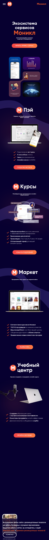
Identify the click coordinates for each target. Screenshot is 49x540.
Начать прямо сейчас (24, 45)
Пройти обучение (24, 435)
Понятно (9, 534)
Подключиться (24, 167)
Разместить (24, 347)
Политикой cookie (9, 531)
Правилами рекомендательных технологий (30, 531)
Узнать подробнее (24, 252)
